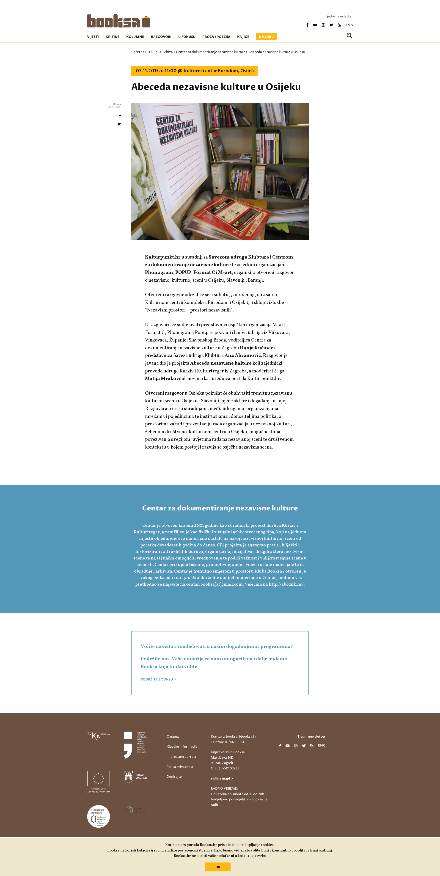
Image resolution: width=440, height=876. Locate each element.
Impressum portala (181, 757)
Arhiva (167, 52)
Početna (137, 52)
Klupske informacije (182, 746)
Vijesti (93, 37)
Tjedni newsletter (339, 16)
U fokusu (186, 37)
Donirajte (174, 776)
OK (217, 867)
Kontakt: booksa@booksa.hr (234, 736)
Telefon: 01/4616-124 (227, 742)
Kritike (112, 37)
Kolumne (135, 37)
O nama (173, 736)
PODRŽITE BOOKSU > (158, 680)
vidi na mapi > (222, 778)
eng (349, 25)
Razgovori (161, 37)
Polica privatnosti (181, 767)
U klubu (266, 37)
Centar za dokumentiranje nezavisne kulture (210, 52)
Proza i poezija (216, 37)
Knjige (243, 37)
